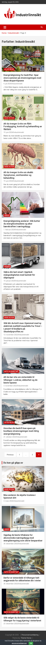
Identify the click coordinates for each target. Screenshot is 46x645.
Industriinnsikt (17, 84)
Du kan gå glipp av (13, 462)
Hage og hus (9, 118)
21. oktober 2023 (10, 437)
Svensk (7, 266)
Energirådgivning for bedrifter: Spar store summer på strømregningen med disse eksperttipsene (22, 78)
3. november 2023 (10, 386)
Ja (31, 643)
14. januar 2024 (9, 281)
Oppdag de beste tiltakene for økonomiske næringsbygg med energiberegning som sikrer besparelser (23, 538)
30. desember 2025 (11, 544)
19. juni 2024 (8, 132)
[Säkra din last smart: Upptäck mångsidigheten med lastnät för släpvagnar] (23, 256)
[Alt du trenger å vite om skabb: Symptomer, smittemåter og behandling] (23, 156)
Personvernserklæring (30, 635)
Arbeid (6, 215)
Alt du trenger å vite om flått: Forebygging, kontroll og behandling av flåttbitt (23, 126)
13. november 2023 (11, 335)
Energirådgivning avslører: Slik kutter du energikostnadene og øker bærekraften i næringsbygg (22, 224)
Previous (10, 455)
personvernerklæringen (19, 643)
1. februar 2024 (9, 230)
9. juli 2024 (7, 84)
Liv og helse (9, 69)
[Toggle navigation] (5, 27)
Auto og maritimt (11, 371)
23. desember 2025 (11, 624)
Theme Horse (26, 638)
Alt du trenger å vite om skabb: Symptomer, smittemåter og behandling (18, 175)
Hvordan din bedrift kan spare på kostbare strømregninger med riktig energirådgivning (21, 431)
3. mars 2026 (8, 501)
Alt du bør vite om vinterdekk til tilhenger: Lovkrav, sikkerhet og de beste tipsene (20, 380)
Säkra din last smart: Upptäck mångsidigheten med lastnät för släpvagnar (19, 275)
